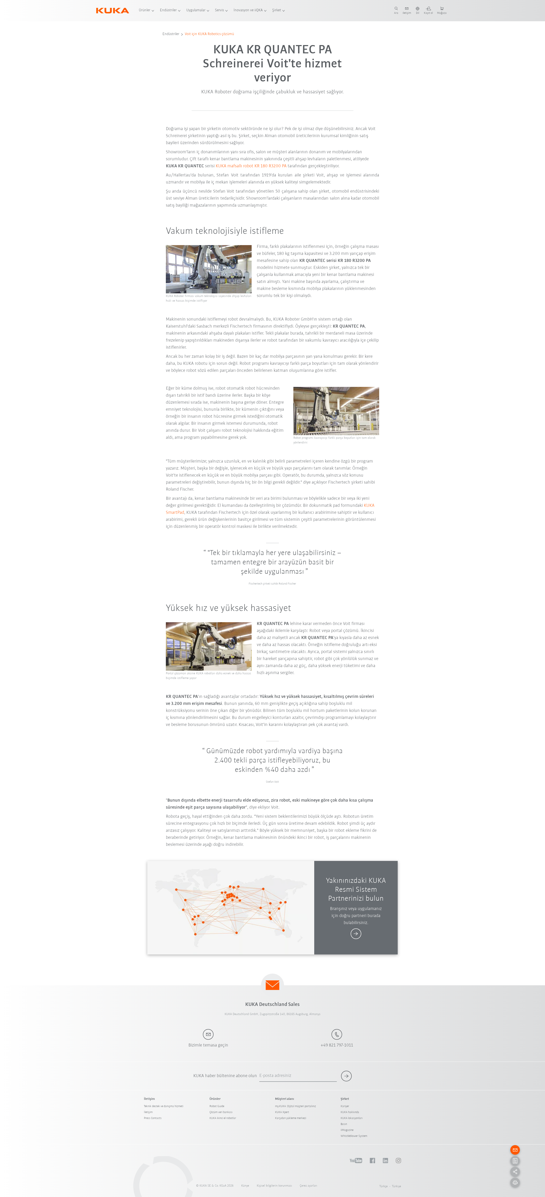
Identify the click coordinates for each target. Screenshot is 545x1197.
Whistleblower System (354, 1136)
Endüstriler (168, 10)
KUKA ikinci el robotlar (222, 1118)
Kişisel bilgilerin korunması (274, 1185)
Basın (344, 1124)
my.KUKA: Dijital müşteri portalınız (295, 1106)
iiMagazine (347, 1130)
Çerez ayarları (308, 1185)
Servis (219, 10)
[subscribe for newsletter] (346, 1076)
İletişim (148, 1112)
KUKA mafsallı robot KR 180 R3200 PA (251, 166)
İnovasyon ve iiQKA (248, 10)
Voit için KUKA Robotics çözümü (209, 34)
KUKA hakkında (350, 1112)
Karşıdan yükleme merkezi (290, 1118)
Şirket (276, 10)
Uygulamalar (195, 10)
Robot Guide (216, 1106)
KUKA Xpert (282, 1112)
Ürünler (144, 10)
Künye (245, 1185)
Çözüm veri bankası (220, 1112)
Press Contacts (153, 1118)
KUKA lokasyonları (352, 1118)
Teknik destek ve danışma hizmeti (163, 1106)
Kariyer (345, 1106)
